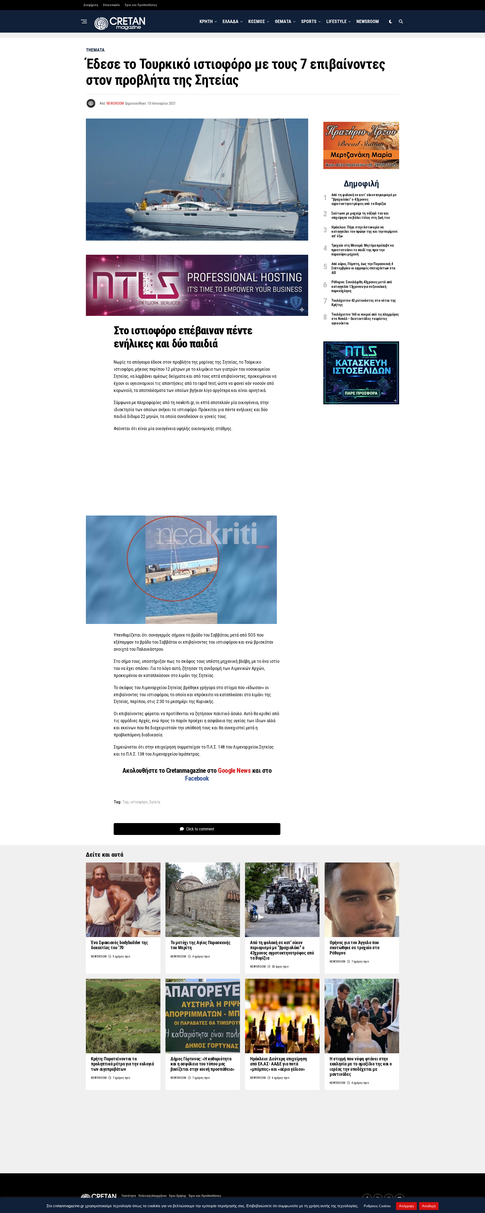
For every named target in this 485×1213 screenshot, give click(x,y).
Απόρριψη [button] (406, 1206)
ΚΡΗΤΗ (206, 21)
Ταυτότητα (128, 1196)
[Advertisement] (197, 472)
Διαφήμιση (90, 5)
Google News (235, 770)
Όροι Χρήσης (177, 1196)
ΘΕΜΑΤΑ (283, 21)
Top (126, 802)
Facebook (197, 778)
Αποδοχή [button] (428, 1206)
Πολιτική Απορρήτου (152, 1196)
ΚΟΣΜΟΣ (256, 21)
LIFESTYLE (336, 21)
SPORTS (309, 21)
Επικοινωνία (111, 5)
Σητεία (154, 802)
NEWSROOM (367, 21)
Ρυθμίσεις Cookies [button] (377, 1206)
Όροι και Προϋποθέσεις (141, 5)
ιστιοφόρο (139, 802)
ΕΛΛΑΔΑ (230, 21)
